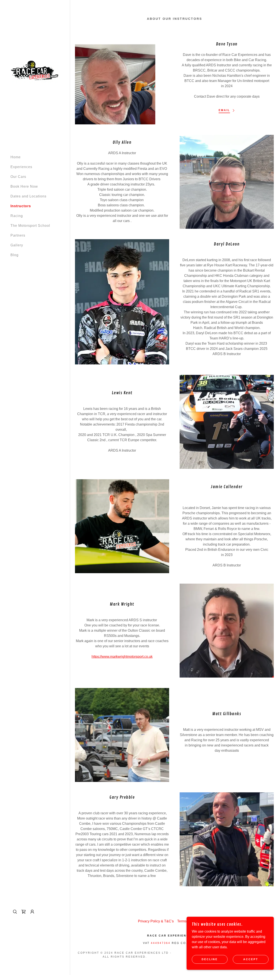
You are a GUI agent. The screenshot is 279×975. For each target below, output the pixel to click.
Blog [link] (14, 255)
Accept (250, 959)
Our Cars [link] (18, 177)
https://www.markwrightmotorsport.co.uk (122, 656)
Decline (210, 959)
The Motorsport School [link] (30, 225)
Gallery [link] (16, 245)
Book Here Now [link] (24, 186)
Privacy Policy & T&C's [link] (156, 921)
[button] (32, 911)
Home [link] (15, 157)
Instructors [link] (20, 206)
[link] (34, 71)
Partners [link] (17, 235)
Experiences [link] (21, 167)
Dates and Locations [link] (28, 196)
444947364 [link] (160, 943)
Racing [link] (16, 216)
